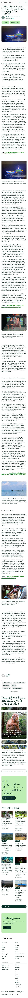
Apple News (18, 986)
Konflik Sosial (6, 685)
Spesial (3, 951)
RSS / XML (17, 980)
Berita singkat (4, 954)
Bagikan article (15, 22)
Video (2, 945)
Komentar (5, 22)
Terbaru (3, 958)
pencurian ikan (6, 688)
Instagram (17, 967)
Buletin (6, 927)
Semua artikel (6, 906)
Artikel (3, 949)
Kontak (16, 947)
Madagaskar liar (5, 965)
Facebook (17, 973)
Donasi (16, 949)
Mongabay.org (4, 969)
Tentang (17, 945)
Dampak (17, 958)
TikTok (16, 978)
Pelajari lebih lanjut (7, 798)
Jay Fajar (8, 674)
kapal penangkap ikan (19, 682)
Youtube (17, 969)
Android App (18, 984)
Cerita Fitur (4, 956)
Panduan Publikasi (19, 956)
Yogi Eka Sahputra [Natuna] (13, 16)
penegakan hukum (17, 688)
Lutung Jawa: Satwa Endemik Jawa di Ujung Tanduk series (15, 771)
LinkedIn (17, 965)
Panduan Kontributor (20, 954)
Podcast (3, 947)
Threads (17, 976)
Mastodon (17, 982)
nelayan (14, 685)
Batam (12, 18)
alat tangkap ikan (7, 682)
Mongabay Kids (5, 967)
